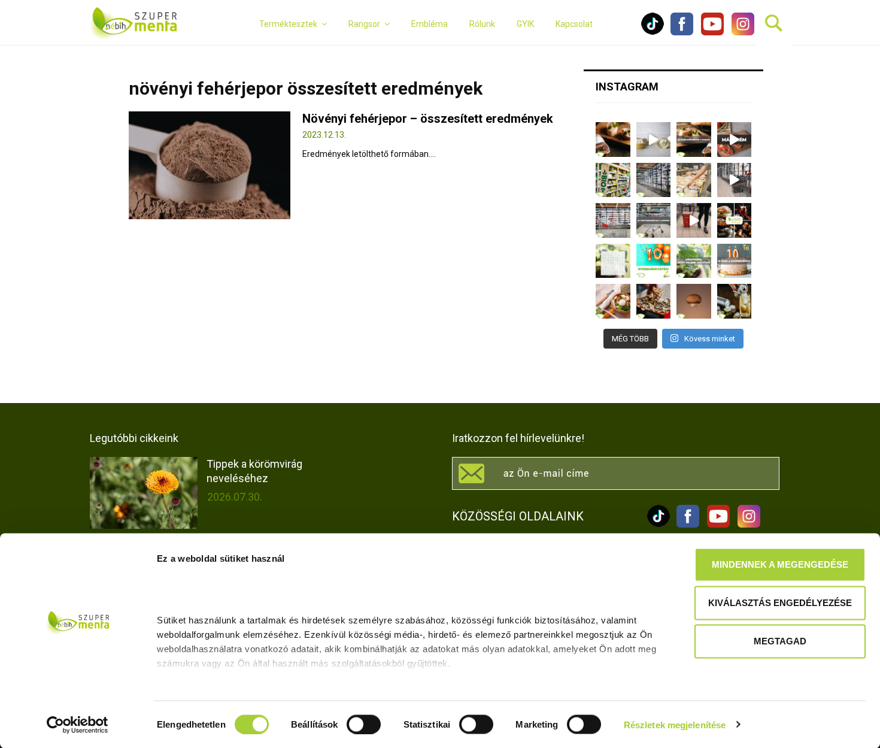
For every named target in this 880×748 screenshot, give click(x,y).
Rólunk (482, 24)
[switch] (364, 724)
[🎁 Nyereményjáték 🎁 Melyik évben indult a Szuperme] (653, 261)
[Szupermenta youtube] (709, 32)
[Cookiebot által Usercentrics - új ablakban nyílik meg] (77, 725)
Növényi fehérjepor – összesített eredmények (427, 118)
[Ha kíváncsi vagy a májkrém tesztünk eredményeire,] (653, 139)
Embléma (429, 24)
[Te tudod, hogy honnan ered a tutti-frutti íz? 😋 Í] (734, 301)
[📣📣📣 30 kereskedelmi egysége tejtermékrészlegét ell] (653, 220)
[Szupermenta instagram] (740, 32)
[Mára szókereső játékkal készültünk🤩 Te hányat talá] (613, 261)
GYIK (525, 24)
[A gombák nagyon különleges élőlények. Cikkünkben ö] (693, 301)
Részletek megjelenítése (675, 724)
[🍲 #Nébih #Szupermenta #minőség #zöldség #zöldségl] (613, 301)
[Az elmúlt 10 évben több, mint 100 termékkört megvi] (734, 220)
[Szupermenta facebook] (681, 32)
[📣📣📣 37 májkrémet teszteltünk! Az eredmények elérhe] (693, 139)
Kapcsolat (574, 24)
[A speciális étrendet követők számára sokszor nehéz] (613, 180)
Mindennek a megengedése (780, 564)
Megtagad (780, 641)
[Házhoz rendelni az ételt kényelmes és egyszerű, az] (653, 301)
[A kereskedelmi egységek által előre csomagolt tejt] (693, 180)
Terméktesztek (288, 24)
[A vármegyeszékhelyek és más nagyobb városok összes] (613, 220)
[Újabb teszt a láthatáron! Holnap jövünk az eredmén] (734, 139)
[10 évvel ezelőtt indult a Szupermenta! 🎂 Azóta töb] (693, 261)
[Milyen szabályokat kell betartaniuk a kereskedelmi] (653, 180)
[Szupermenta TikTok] (652, 32)
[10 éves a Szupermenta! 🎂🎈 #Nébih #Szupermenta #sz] (734, 261)
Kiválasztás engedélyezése (780, 603)
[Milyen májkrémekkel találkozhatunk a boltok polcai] (613, 139)
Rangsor (364, 24)
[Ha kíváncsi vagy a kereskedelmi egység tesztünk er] (734, 180)
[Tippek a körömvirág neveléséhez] (144, 493)
